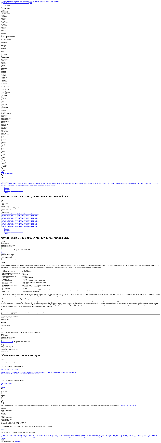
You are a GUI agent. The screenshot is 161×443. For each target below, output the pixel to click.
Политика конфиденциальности (53, 435)
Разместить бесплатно (7, 173)
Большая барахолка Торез (94, 437)
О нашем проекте (79, 435)
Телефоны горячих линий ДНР (28, 1)
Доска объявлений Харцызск (29, 437)
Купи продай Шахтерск (79, 437)
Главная (3, 372)
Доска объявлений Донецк (97, 435)
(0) (1, 251)
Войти (2, 172)
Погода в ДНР (41, 1)
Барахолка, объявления (52, 1)
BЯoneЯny (18, 441)
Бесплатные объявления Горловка (47, 437)
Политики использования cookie (128, 405)
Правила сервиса (5, 373)
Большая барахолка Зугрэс (64, 437)
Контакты (87, 435)
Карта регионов (5, 1)
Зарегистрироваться (6, 383)
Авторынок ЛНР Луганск (144, 435)
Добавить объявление (70, 372)
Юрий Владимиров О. (7, 250)
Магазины (13, 1)
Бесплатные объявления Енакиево (111, 437)
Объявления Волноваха (141, 437)
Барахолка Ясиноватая (127, 437)
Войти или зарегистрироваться (9, 369)
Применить (4, 11)
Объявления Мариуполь (13, 437)
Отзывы (3, 253)
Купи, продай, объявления (8, 435)
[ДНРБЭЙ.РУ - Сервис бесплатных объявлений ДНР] (16, 3)
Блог (17, 1)
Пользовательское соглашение (19, 373)
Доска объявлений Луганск (128, 435)
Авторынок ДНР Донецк (113, 435)
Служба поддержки (33, 373)
